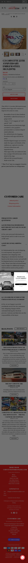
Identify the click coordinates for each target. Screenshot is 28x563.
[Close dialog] (27, 273)
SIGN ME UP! (21, 284)
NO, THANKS (21, 286)
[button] (22, 557)
